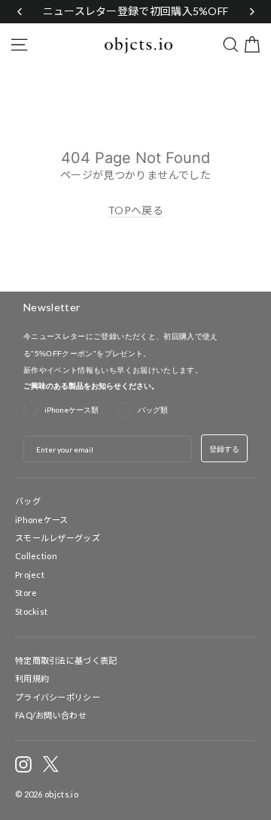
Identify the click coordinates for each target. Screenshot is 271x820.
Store (26, 593)
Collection (36, 556)
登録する (224, 448)
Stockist (31, 611)
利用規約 (32, 678)
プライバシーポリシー (57, 697)
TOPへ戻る (135, 210)
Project (29, 574)
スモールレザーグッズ (57, 538)
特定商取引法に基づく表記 (66, 660)
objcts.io (61, 794)
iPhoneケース (42, 520)
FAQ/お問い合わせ (51, 715)
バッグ (28, 501)
